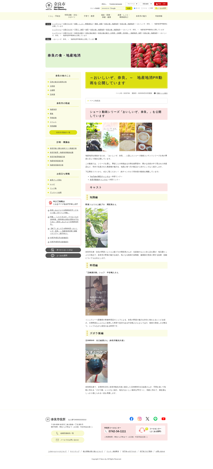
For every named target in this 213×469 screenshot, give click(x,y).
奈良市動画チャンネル (99, 180)
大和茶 (52, 86)
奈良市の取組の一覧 (63, 132)
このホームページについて (57, 451)
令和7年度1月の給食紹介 (59, 238)
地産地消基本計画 (56, 165)
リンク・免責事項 (112, 451)
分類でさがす (68, 24)
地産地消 (53, 109)
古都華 (52, 90)
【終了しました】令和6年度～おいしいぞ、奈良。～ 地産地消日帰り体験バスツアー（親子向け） (64, 231)
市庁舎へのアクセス (129, 451)
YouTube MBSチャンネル (100, 176)
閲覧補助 (146, 4)
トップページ (56, 24)
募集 (51, 114)
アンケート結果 (56, 192)
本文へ (104, 4)
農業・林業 (99, 24)
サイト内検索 (95, 8)
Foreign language (116, 4)
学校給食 (53, 118)
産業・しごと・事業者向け (124, 16)
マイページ (131, 4)
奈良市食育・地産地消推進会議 (61, 152)
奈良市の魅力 (141, 16)
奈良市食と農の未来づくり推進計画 (63, 148)
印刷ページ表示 (162, 93)
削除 (96, 39)
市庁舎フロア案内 (146, 451)
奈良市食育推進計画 (57, 157)
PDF (151, 8)
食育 (87, 30)
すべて (138, 8)
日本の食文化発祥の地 (58, 82)
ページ (145, 8)
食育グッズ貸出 (56, 180)
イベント (53, 122)
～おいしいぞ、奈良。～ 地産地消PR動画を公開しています (73, 39)
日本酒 (52, 94)
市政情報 (158, 16)
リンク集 (53, 188)
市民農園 (53, 126)
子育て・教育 (89, 16)
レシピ (52, 184)
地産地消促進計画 (56, 161)
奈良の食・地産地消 (111, 24)
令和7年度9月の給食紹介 (59, 242)
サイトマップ (74, 451)
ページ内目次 (95, 101)
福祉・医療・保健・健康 (106, 16)
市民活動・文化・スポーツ (72, 16)
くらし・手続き (54, 16)
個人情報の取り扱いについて (93, 451)
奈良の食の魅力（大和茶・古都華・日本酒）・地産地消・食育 (120, 33)
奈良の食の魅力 (90, 33)
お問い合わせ (160, 451)
